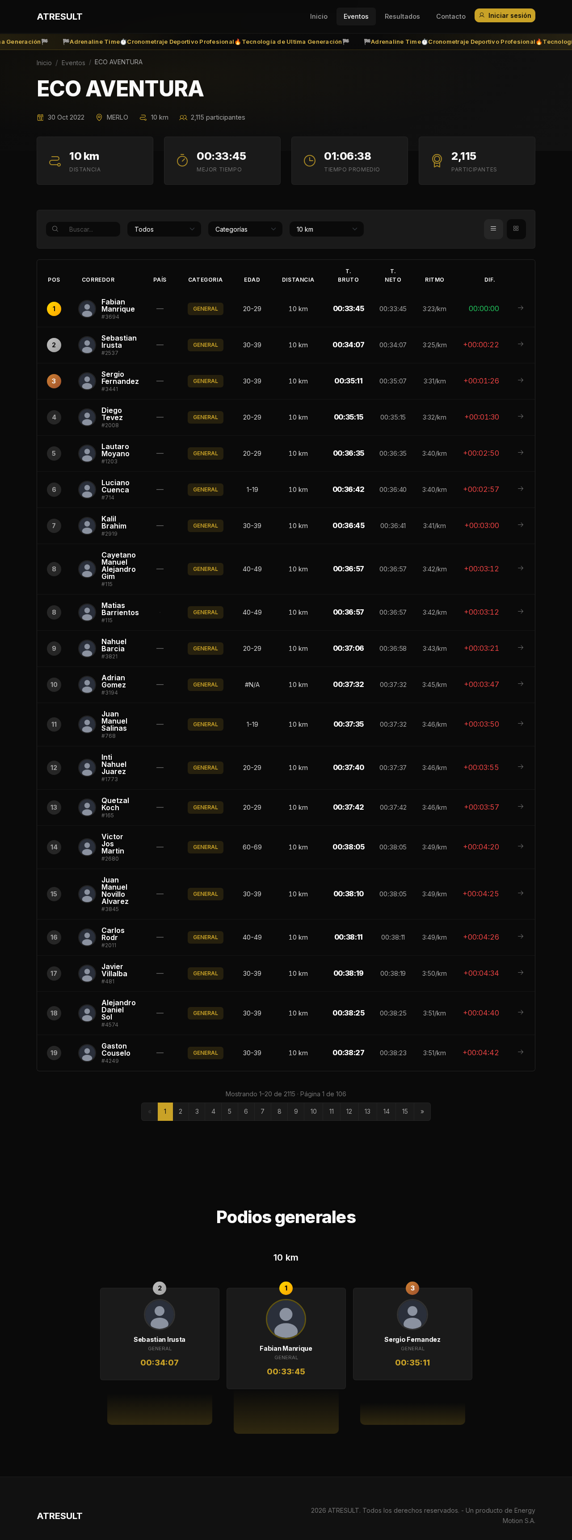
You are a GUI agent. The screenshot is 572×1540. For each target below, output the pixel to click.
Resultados (402, 16)
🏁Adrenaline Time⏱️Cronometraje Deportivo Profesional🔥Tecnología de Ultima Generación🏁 (185, 41)
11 (331, 1111)
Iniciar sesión (509, 15)
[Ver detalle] (520, 308)
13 (367, 1111)
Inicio (319, 16)
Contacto (451, 16)
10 (314, 1111)
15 (405, 1111)
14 (386, 1111)
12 (349, 1111)
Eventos (356, 16)
